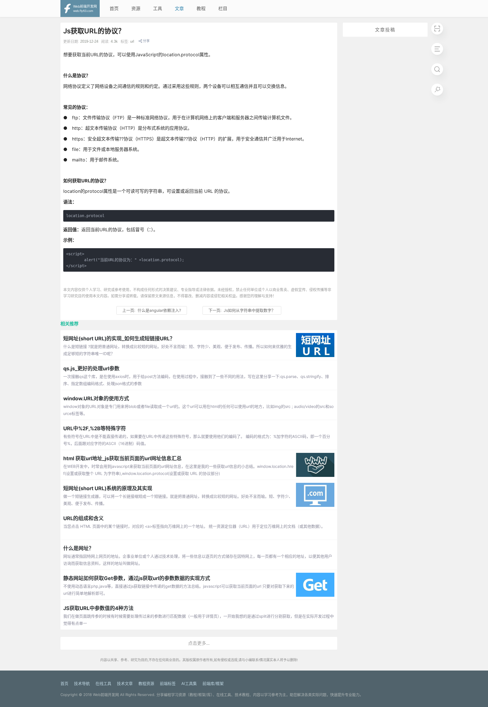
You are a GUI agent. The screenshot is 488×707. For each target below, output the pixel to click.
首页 (114, 8)
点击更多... (199, 643)
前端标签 (168, 683)
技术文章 (125, 683)
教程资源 (146, 683)
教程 (201, 8)
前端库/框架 (213, 683)
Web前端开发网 (106, 694)
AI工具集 (189, 683)
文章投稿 (385, 30)
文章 (179, 8)
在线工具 (103, 683)
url (132, 41)
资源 (135, 8)
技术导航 (82, 683)
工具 (157, 8)
